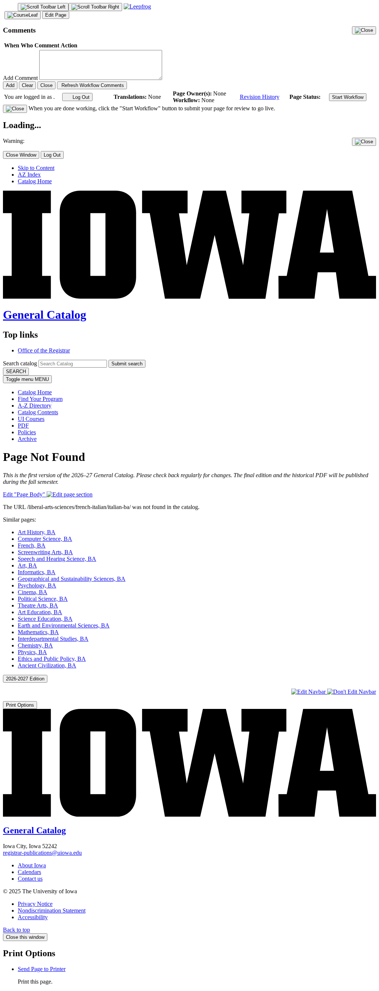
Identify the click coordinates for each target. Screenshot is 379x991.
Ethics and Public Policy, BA (52, 659)
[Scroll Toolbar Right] (95, 7)
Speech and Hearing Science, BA (57, 559)
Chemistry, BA (35, 645)
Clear (27, 85)
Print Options (20, 705)
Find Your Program (40, 399)
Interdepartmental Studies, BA (53, 639)
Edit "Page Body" (25, 494)
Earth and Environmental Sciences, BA (64, 625)
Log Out (80, 97)
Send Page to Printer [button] (42, 969)
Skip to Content (36, 168)
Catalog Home (35, 181)
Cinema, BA (32, 592)
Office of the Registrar (44, 350)
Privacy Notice (35, 904)
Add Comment (20, 78)
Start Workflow (347, 97)
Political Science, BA (43, 599)
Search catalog (20, 363)
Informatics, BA (37, 572)
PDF (23, 425)
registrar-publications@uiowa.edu (42, 853)
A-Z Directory (34, 405)
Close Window (21, 155)
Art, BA (27, 565)
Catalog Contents (38, 412)
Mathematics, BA (38, 632)
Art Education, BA (40, 612)
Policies (27, 432)
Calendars (29, 872)
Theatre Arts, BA (38, 605)
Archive (27, 439)
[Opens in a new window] (137, 6)
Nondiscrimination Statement (51, 910)
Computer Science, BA (45, 539)
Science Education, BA (45, 619)
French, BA (32, 545)
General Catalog (44, 314)
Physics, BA (32, 652)
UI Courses (31, 419)
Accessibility (33, 917)
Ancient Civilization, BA (47, 665)
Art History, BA (37, 532)
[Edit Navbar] (309, 692)
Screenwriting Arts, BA (45, 552)
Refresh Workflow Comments (92, 85)
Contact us (30, 879)
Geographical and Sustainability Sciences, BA (71, 579)
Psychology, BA (37, 585)
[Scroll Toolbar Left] (43, 7)
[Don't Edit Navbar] (351, 692)
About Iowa (32, 865)
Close (46, 85)
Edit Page (55, 15)
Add (10, 85)
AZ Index (29, 174)
